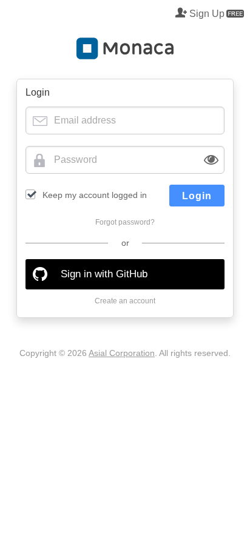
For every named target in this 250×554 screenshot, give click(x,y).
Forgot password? (125, 222)
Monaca (125, 48)
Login (197, 196)
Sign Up (207, 13)
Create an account (125, 301)
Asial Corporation (122, 353)
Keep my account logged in (94, 195)
